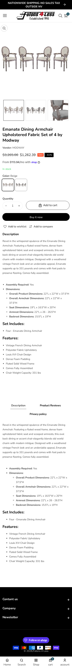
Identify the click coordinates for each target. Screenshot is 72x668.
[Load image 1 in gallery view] (13, 110)
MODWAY (18, 147)
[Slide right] (66, 110)
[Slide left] (5, 110)
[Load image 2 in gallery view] (36, 110)
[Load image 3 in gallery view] (58, 110)
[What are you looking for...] (61, 16)
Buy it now (36, 217)
